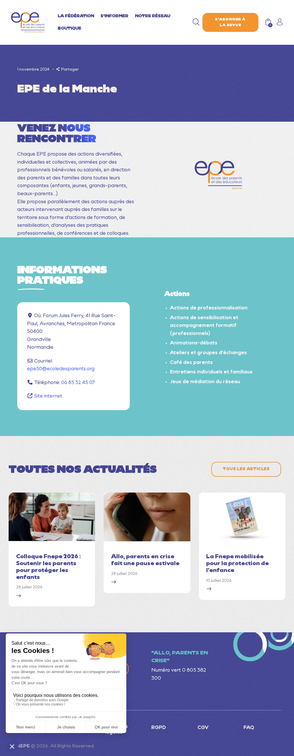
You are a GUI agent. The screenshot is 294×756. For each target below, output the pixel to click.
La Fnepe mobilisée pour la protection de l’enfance (237, 563)
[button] (67, 69)
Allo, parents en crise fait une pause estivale (145, 560)
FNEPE (21, 746)
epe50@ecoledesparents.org (60, 369)
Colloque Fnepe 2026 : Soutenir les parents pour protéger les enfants (48, 567)
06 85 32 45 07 (78, 382)
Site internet (48, 396)
